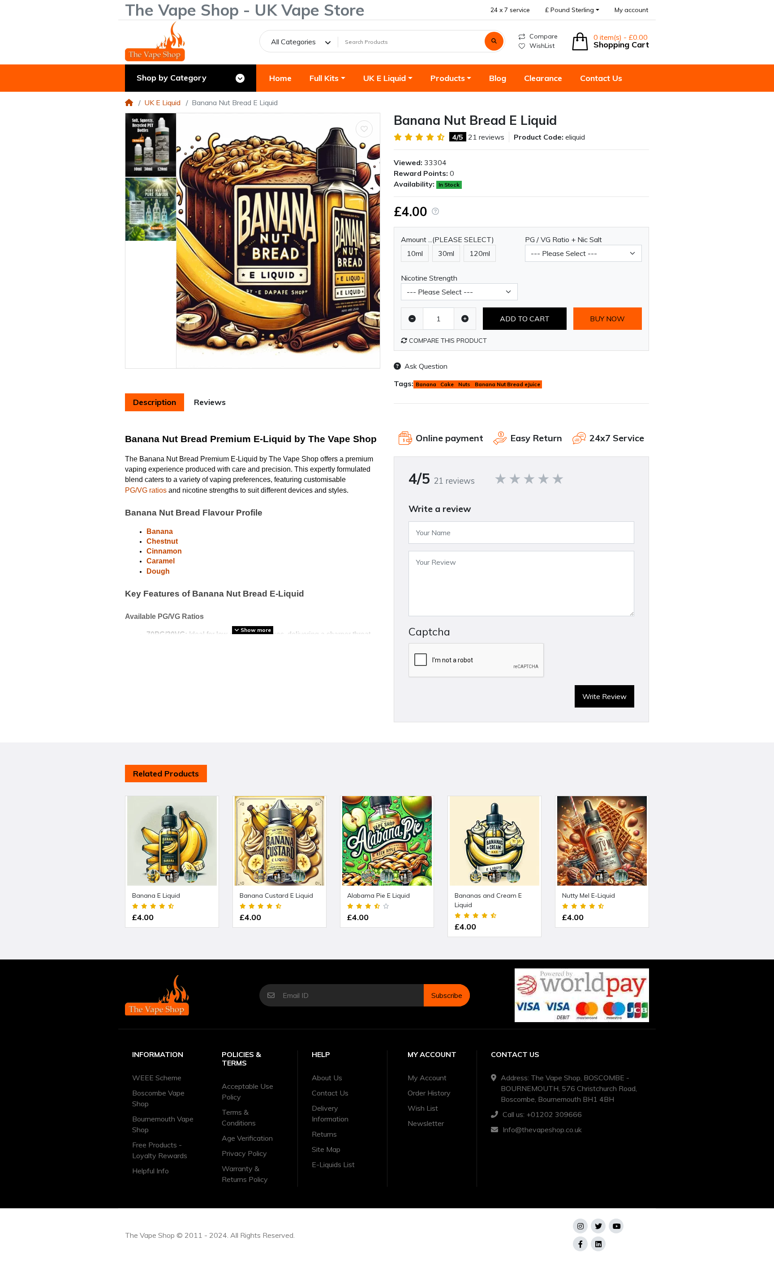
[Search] (494, 41)
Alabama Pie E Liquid (378, 895)
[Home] (129, 102)
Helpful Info (150, 1170)
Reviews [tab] (210, 402)
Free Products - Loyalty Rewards (159, 1150)
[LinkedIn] (598, 1243)
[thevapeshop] (155, 41)
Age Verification (247, 1138)
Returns (324, 1134)
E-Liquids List (333, 1164)
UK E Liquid (162, 102)
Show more (255, 630)
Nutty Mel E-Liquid (588, 895)
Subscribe (446, 995)
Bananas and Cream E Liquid (488, 900)
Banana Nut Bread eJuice (507, 384)
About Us (327, 1077)
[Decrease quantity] (412, 318)
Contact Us (330, 1092)
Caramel (160, 561)
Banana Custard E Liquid (276, 895)
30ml (446, 253)
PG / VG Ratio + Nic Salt (563, 239)
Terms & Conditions (239, 1117)
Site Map (326, 1149)
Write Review (604, 696)
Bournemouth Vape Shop (163, 1124)
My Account (427, 1077)
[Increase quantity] (465, 318)
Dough (158, 571)
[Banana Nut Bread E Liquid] (278, 240)
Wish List (423, 1108)
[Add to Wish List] (364, 128)
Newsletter (426, 1123)
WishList (542, 46)
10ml (415, 253)
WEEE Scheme (156, 1077)
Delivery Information (330, 1113)
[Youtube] (616, 1226)
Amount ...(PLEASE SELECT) (447, 239)
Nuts (464, 384)
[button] (572, 10)
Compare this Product (447, 341)
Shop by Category (171, 77)
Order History (429, 1092)
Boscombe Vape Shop (158, 1098)
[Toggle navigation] (240, 78)
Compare (543, 36)
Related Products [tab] (166, 773)
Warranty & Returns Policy (245, 1174)
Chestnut (162, 541)
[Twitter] (598, 1226)
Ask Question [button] (425, 366)
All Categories (293, 41)
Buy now (607, 318)
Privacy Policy (244, 1153)
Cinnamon (164, 551)
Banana (159, 531)
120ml (479, 253)
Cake (447, 384)
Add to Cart (525, 318)
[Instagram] (580, 1226)
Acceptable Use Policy (247, 1091)
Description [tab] (154, 402)
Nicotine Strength (429, 277)
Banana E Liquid (156, 895)
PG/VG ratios (146, 490)
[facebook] (580, 1243)
